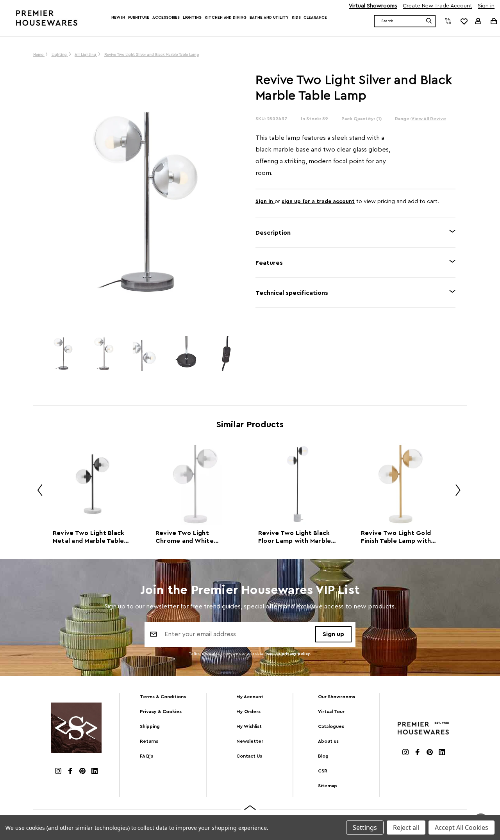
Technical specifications (291, 293)
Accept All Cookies (461, 827)
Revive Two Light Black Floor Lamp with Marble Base (294, 537)
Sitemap (327, 785)
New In (118, 18)
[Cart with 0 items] (493, 21)
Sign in (486, 6)
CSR (322, 771)
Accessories (166, 18)
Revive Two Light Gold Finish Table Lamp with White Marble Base (396, 537)
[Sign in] (478, 21)
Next (455, 491)
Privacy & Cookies (161, 711)
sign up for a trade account (318, 201)
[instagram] (58, 772)
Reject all (406, 827)
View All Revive (428, 118)
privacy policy (296, 654)
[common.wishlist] (464, 21)
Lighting (192, 18)
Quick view (92, 484)
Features (269, 263)
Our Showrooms (336, 696)
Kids (296, 18)
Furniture (138, 18)
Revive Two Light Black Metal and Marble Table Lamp (89, 537)
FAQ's (146, 756)
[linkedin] (94, 772)
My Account (249, 696)
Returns (149, 741)
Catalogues (331, 726)
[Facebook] (70, 772)
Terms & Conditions (163, 696)
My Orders (248, 711)
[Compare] (448, 21)
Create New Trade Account (437, 6)
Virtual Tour (331, 711)
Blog (323, 756)
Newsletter (249, 741)
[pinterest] (82, 772)
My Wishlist (249, 726)
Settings (365, 827)
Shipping (150, 726)
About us (328, 741)
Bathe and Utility (269, 18)
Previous (37, 491)
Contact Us (249, 756)
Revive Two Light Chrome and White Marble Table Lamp (184, 537)
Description (273, 233)
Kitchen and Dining (225, 18)
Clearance (315, 18)
